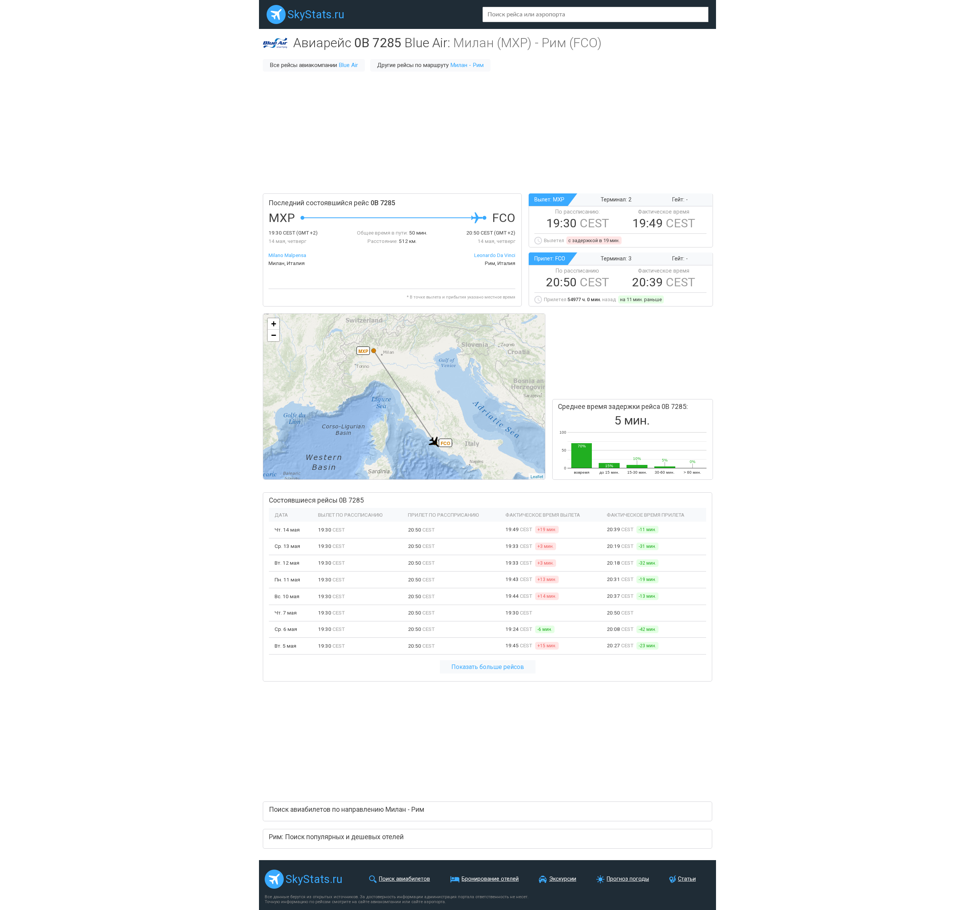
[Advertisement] (487, 132)
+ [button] (273, 324)
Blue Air (348, 65)
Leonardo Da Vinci (494, 255)
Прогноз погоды (628, 879)
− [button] (273, 335)
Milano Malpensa (287, 255)
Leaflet (537, 476)
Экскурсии (562, 879)
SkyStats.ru (316, 14)
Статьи (687, 879)
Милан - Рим (467, 65)
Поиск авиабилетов (404, 879)
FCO (445, 443)
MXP (363, 351)
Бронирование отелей (490, 879)
